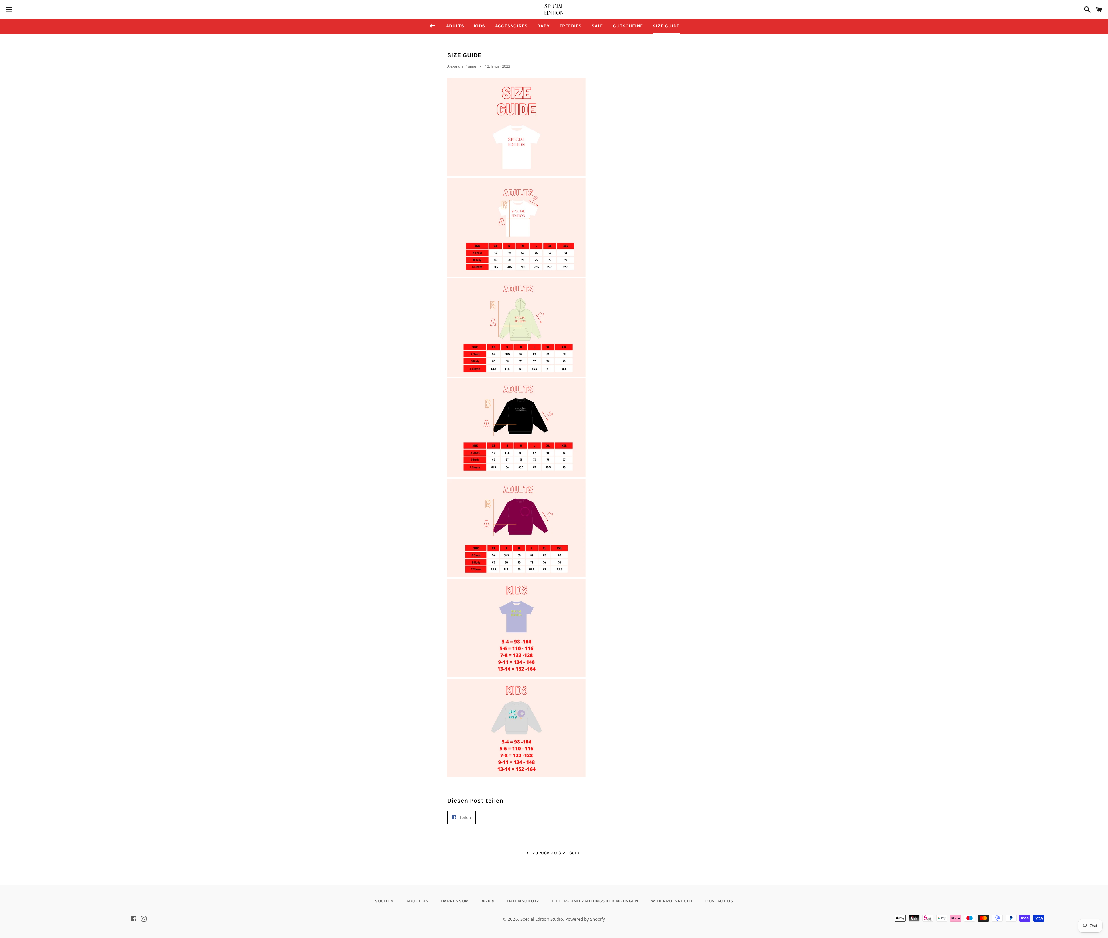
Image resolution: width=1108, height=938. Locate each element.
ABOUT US (417, 901)
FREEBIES (570, 26)
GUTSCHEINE (628, 26)
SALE (597, 26)
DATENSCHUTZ (523, 901)
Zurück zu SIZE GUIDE (556, 853)
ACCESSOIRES (511, 26)
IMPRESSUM (455, 901)
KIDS (479, 26)
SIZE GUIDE (666, 26)
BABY (543, 26)
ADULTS (455, 26)
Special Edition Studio (541, 919)
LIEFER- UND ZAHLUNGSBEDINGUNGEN (595, 901)
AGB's (488, 901)
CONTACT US (719, 901)
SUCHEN (384, 901)
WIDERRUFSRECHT (672, 901)
